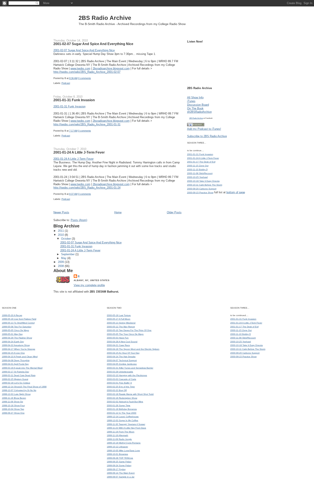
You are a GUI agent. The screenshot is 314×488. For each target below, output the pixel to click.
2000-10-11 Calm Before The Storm (204, 185)
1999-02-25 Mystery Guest (15, 379)
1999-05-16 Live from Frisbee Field (19, 319)
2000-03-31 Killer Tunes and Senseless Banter (130, 368)
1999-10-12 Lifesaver (117, 447)
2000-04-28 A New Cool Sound (122, 341)
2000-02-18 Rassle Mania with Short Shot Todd (130, 394)
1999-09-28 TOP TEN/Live (120, 458)
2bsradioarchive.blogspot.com (111, 68)
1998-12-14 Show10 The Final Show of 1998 (24, 386)
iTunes (191, 101)
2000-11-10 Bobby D (197, 169)
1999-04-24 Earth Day (13, 341)
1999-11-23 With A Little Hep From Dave (126, 428)
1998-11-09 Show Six (12, 401)
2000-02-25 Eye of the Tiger (121, 386)
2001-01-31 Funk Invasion (74, 100)
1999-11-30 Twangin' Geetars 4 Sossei (126, 424)
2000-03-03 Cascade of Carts (121, 379)
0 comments (84, 78)
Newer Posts (61, 212)
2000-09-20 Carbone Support (201, 189)
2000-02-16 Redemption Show (122, 398)
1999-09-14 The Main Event (121, 473)
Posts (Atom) (79, 220)
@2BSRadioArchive (199, 111)
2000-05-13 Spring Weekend (121, 323)
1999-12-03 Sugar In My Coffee (122, 420)
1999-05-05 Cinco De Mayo (15, 330)
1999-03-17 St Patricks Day (15, 372)
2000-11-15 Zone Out (197, 165)
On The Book (195, 108)
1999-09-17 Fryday (116, 469)
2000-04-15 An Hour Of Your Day (123, 353)
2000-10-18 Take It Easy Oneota (203, 181)
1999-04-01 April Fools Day (15, 364)
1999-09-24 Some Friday (119, 465)
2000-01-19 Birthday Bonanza (122, 409)
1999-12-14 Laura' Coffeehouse (123, 416)
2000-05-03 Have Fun (118, 338)
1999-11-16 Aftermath (117, 435)
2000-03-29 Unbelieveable (120, 372)
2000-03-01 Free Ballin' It (119, 383)
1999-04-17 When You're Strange (18, 349)
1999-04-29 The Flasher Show (17, 338)
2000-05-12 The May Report (121, 326)
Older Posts (174, 212)
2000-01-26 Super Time (118, 405)
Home (118, 212)
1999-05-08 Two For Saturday (16, 326)
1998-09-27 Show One (13, 413)
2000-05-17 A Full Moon (118, 319)
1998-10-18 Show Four (13, 405)
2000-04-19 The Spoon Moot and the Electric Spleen (133, 349)
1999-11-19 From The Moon (120, 432)
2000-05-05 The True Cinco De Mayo (125, 334)
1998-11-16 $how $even (14, 398)
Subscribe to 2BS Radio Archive (207, 136)
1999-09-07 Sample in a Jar (120, 477)
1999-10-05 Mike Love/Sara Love (123, 450)
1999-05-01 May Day (12, 334)
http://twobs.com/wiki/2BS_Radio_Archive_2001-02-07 (86, 71)
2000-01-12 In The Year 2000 (121, 413)
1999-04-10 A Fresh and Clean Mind (20, 356)
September (68, 254)
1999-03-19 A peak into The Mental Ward (22, 368)
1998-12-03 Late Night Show (16, 394)
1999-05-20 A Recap (12, 315)
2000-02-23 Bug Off (117, 390)
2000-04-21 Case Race (118, 345)
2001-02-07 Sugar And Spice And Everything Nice (93, 44)
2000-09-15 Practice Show (200, 192)
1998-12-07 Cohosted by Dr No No (19, 390)
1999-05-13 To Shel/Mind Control (18, 323)
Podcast (66, 83)
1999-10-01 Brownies (117, 454)
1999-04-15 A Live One (13, 353)
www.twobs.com (80, 68)
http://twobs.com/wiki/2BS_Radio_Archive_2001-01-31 (86, 124)
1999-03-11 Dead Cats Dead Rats (18, 375)
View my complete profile (89, 285)
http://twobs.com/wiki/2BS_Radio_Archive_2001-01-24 (86, 187)
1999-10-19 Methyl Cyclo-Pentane (124, 443)
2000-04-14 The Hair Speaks (121, 356)
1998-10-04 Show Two (13, 409)
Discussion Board (198, 104)
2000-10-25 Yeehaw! (197, 177)
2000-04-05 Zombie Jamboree (122, 364)
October (66, 238)
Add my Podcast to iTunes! (204, 128)
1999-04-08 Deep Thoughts (15, 360)
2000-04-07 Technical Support (122, 360)
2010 (61, 234)
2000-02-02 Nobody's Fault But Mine (125, 401)
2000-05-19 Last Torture (119, 315)
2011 (61, 230)
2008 (61, 266)
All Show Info (195, 97)
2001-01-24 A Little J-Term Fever (79, 152)
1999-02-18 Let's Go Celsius (16, 383)
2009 (61, 262)
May (64, 258)
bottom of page (235, 192)
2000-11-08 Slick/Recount (200, 173)
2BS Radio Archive (105, 18)
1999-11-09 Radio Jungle (119, 439)
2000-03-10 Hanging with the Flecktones (127, 375)
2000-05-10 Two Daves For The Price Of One (129, 330)
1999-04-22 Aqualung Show (16, 345)
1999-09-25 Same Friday (119, 461)
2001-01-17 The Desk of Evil (201, 162)
